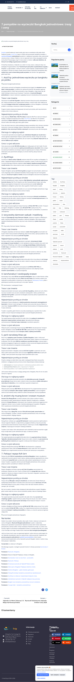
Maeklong (67, 208)
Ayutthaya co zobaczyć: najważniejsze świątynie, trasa (22, 576)
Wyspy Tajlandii (57, 168)
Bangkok (3, 52)
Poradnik (56, 135)
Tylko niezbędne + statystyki (58, 674)
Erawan (54, 196)
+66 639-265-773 (10, 2)
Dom (2, 31)
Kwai (60, 208)
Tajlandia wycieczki (57, 241)
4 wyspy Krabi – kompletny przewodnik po (19, 585)
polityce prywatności (41, 672)
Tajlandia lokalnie (58, 157)
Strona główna (10, 7)
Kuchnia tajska (57, 124)
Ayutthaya (62, 182)
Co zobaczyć (42, 7)
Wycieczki (18, 7)
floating (61, 196)
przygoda (55, 230)
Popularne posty (57, 60)
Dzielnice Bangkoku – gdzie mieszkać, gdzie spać (21, 570)
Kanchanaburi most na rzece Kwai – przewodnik (20, 558)
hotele (61, 200)
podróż (61, 219)
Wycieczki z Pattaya (13, 561)
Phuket (55, 129)
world (61, 249)
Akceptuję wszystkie (43, 674)
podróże (55, 223)
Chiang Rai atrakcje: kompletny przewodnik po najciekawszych (24, 573)
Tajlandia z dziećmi (58, 162)
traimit (62, 245)
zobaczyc (55, 260)
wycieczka (55, 253)
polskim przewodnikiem (27, 537)
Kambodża (55, 264)
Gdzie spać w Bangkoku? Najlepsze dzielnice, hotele (21, 567)
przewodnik (62, 226)
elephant (63, 193)
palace (54, 215)
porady (54, 226)
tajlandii (55, 245)
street (62, 234)
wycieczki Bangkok (6, 56)
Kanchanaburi (56, 204)
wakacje (55, 249)
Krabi (54, 208)
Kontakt (57, 7)
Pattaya (67, 215)
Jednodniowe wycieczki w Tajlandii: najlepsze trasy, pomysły (24, 579)
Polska (61, 223)
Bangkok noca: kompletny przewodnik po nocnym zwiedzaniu (24, 582)
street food (14, 54)
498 (55, 108)
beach (54, 189)
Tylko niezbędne (41, 678)
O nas (35, 7)
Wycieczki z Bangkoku (13, 552)
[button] (56, 634)
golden (54, 200)
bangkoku (62, 185)
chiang (61, 189)
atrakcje (55, 182)
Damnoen (55, 193)
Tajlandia (56, 151)
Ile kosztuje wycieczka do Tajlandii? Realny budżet (21, 564)
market (54, 211)
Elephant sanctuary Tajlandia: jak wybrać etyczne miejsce (65, 88)
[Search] (69, 49)
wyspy (67, 256)
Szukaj (54, 44)
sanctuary (55, 234)
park (61, 215)
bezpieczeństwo (65, 260)
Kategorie (55, 102)
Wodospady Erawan (37, 280)
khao (64, 204)
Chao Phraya (27, 118)
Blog (50, 7)
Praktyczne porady (10, 31)
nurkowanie (62, 211)
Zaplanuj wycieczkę (28, 7)
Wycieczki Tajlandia (57, 256)
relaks (62, 230)
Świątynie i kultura (58, 146)
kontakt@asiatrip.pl (22, 2)
